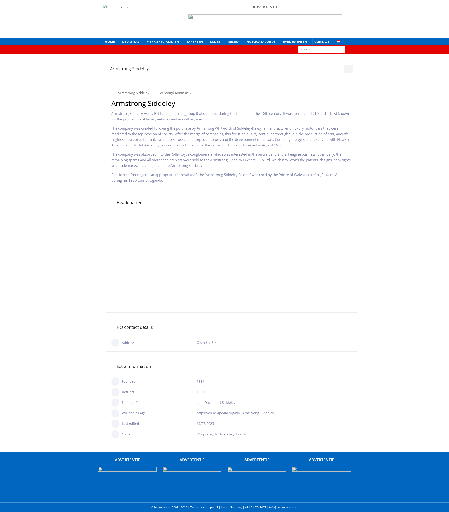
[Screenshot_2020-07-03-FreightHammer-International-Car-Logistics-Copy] (257, 494)
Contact (322, 41)
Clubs (215, 41)
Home (110, 41)
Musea (233, 41)
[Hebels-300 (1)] (192, 494)
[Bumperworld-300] (127, 494)
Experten (194, 41)
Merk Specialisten (162, 41)
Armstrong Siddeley (133, 92)
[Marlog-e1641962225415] (265, 30)
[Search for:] (321, 49)
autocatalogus (261, 41)
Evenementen (295, 41)
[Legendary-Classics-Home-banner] (321, 494)
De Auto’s (130, 41)
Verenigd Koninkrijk (175, 92)
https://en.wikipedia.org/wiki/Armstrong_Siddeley (235, 413)
